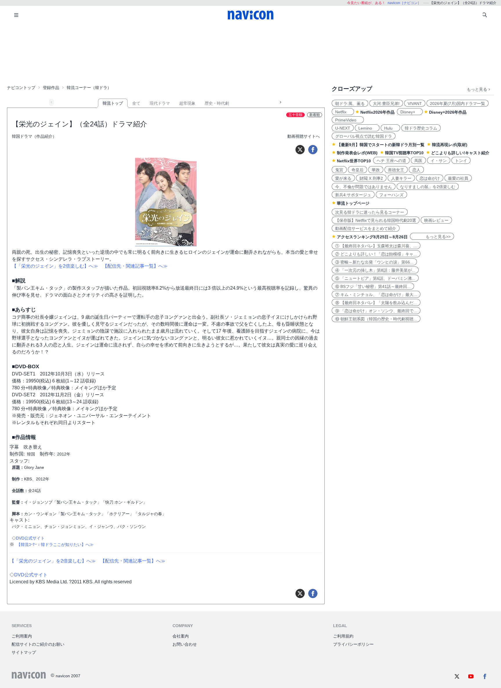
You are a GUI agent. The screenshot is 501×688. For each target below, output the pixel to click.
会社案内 (181, 636)
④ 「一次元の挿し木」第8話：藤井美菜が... (375, 270)
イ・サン (439, 160)
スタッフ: (19, 460)
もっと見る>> (432, 236)
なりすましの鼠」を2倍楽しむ (427, 186)
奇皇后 (357, 170)
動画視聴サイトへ (303, 136)
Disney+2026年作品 (447, 112)
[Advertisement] (250, 53)
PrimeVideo (347, 120)
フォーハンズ (391, 195)
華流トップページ (353, 203)
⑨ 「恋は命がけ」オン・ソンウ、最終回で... (376, 310)
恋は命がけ (430, 178)
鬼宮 (339, 170)
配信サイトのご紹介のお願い (38, 644)
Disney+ (409, 112)
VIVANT (415, 103)
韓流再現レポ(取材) (449, 144)
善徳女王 (396, 170)
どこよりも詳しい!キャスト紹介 (460, 152)
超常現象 (187, 103)
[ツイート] (300, 149)
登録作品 (51, 87)
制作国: (17, 453)
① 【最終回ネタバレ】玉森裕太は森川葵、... (376, 246)
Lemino (367, 128)
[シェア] (312, 149)
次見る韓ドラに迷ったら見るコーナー (369, 212)
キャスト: (19, 520)
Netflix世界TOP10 (354, 161)
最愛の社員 (458, 178)
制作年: (47, 453)
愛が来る (343, 178)
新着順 (314, 115)
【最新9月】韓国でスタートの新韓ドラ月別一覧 (380, 144)
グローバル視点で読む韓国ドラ (363, 136)
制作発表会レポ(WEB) (357, 152)
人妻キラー (401, 178)
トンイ (461, 160)
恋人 (416, 170)
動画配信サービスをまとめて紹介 (365, 228)
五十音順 (295, 115)
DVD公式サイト (30, 538)
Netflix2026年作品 (377, 112)
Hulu (390, 128)
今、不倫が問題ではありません (363, 186)
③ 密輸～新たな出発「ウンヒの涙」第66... (374, 262)
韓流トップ (113, 103)
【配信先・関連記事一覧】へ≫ (135, 266)
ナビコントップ (21, 87)
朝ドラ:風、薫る (350, 103)
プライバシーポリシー (353, 644)
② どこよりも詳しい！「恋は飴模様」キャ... (376, 254)
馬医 (418, 160)
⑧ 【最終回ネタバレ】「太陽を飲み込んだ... (376, 302)
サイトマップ (24, 652)
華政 (376, 170)
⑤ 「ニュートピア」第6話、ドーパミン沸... (375, 278)
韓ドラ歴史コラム (421, 128)
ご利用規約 (343, 636)
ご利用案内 (22, 636)
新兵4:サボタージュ (353, 195)
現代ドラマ (160, 103)
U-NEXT (342, 128)
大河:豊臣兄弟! (386, 103)
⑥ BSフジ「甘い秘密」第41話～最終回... (373, 286)
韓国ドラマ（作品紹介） (34, 136)
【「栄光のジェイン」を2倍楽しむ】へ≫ (55, 266)
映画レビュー (436, 220)
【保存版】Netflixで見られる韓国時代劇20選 (375, 220)
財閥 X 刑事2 (371, 178)
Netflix (343, 112)
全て (136, 103)
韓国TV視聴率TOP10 (404, 152)
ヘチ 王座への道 (391, 160)
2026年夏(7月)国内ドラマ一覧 (457, 103)
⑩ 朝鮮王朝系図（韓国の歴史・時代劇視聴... (376, 319)
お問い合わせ (185, 644)
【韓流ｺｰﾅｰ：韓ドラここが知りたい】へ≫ (55, 544)
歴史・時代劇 (217, 103)
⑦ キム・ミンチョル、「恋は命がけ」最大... (376, 294)
